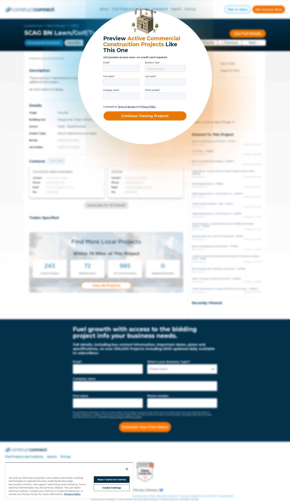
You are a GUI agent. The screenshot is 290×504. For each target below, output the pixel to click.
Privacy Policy (72, 494)
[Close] (127, 469)
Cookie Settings (111, 488)
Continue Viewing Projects (145, 116)
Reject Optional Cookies (111, 479)
